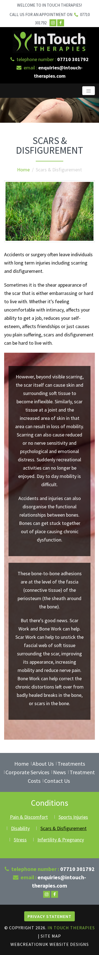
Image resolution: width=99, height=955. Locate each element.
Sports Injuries (73, 817)
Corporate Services (27, 772)
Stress (20, 839)
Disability (20, 828)
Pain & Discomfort (29, 817)
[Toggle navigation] (88, 90)
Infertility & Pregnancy (60, 839)
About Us (43, 763)
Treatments (71, 763)
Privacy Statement (50, 916)
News (59, 772)
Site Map (51, 936)
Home (23, 169)
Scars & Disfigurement (63, 828)
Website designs (69, 944)
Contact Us (57, 780)
